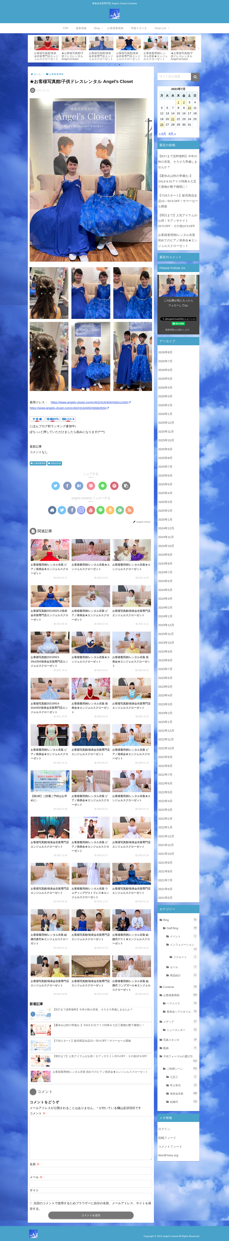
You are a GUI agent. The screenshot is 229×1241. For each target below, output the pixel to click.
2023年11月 (166, 634)
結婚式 (183, 1101)
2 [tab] (114, 64)
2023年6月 (165, 678)
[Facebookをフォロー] (71, 510)
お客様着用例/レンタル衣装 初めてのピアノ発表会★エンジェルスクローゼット (177, 240)
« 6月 (162, 133)
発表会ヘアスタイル (181, 1011)
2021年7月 (165, 880)
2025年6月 (165, 475)
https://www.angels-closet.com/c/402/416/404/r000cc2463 (89, 402)
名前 (35, 1164)
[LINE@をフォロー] (100, 510)
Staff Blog (181, 928)
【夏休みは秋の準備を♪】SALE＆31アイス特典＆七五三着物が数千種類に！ (177, 181)
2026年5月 (165, 378)
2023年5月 (165, 686)
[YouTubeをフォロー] (91, 510)
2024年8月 (165, 563)
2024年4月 (165, 598)
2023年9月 (165, 651)
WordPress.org (168, 1155)
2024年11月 (166, 537)
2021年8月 (165, 871)
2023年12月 (166, 625)
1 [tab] (109, 64)
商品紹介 (183, 975)
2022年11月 (166, 739)
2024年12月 (166, 528)
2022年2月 (165, 818)
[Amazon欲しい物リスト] (110, 510)
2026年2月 (165, 405)
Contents (179, 986)
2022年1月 (165, 827)
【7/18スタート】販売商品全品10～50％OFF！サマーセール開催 (178, 201)
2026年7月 (165, 361)
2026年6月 (165, 370)
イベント (183, 936)
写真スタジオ (179, 1039)
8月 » (172, 133)
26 (161, 124)
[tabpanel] (46, 48)
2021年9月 (165, 862)
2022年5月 (165, 792)
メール (36, 1177)
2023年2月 (165, 713)
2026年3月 (165, 396)
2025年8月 (165, 458)
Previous (30, 48)
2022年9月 (165, 757)
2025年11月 (166, 431)
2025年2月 (165, 510)
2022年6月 (165, 783)
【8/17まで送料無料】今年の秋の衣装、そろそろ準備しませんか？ (177, 161)
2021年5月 (165, 897)
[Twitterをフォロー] (62, 510)
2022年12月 (166, 730)
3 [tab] (119, 64)
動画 (179, 1048)
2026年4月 (165, 387)
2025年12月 (166, 422)
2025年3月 (165, 502)
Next (198, 48)
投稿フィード (167, 1138)
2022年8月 (165, 766)
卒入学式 (183, 1085)
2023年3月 (165, 704)
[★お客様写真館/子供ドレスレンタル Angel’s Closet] (79, 486)
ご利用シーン (182, 1068)
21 (173, 119)
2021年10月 (166, 853)
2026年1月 (165, 414)
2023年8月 (165, 660)
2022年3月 (165, 809)
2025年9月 (165, 449)
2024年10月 (166, 546)
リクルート (184, 957)
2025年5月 (165, 484)
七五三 (183, 1076)
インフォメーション (183, 946)
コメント (38, 1113)
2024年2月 (165, 607)
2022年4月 (165, 801)
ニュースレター (181, 1029)
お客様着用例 (39, 463)
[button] (195, 77)
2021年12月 (166, 836)
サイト (34, 1190)
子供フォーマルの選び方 (180, 1058)
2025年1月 (165, 519)
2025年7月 (165, 466)
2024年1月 (165, 616)
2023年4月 (165, 695)
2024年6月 (165, 581)
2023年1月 (165, 722)
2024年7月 (165, 572)
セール (183, 967)
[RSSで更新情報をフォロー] (129, 510)
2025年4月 (165, 493)
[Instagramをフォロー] (81, 510)
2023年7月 (165, 669)
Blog (179, 919)
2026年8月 (165, 352)
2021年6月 (165, 889)
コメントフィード (170, 1146)
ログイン (164, 1129)
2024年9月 (165, 554)
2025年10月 (166, 440)
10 (189, 107)
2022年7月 (165, 774)
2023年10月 (166, 642)
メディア (179, 1021)
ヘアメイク (181, 1003)
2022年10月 (166, 748)
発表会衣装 (56, 463)
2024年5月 (165, 590)
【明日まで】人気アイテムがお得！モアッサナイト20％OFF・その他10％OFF (177, 221)
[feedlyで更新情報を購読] (120, 510)
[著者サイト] (52, 510)
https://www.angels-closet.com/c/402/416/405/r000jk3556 (68, 408)
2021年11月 (166, 845)
